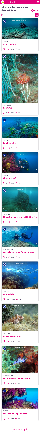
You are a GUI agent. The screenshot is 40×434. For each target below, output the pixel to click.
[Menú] (38, 2)
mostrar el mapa (18, 429)
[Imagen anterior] (3, 28)
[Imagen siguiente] (36, 28)
